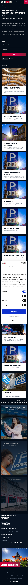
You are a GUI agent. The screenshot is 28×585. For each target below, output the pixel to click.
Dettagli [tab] (11, 267)
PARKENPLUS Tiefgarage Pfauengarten (10, 144)
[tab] (5, 59)
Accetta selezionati (14, 316)
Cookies (20, 578)
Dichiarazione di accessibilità (17, 575)
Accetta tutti (14, 311)
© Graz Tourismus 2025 (11, 570)
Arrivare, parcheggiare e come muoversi (14, 5)
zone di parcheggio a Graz (10, 444)
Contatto (20, 570)
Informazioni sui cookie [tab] (21, 267)
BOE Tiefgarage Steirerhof (11, 228)
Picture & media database (11, 578)
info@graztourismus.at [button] (8, 529)
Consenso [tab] (4, 267)
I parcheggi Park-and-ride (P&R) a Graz (14, 408)
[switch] (24, 296)
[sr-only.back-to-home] (6, 2)
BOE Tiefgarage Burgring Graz (12, 116)
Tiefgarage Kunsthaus (10, 337)
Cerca (14, 54)
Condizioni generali (9, 572)
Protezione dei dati (19, 572)
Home (3, 5)
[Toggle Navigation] (26, 2)
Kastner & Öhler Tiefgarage (12, 88)
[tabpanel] (14, 233)
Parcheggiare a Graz (6, 7)
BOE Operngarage (8, 201)
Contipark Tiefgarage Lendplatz (13, 366)
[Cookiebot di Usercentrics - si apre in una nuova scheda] (20, 263)
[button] (2, 542)
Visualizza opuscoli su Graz (9, 565)
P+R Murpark (7, 393)
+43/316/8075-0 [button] (6, 524)
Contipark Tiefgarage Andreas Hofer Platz (12, 173)
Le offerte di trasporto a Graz (12, 479)
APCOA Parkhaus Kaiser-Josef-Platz (14, 256)
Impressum (7, 575)
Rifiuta (14, 320)
